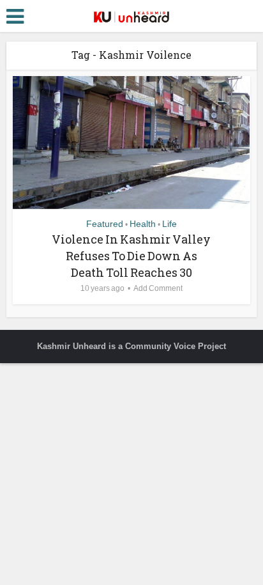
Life (169, 224)
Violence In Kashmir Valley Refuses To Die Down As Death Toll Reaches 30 (131, 255)
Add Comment (158, 288)
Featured (104, 224)
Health (143, 224)
